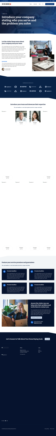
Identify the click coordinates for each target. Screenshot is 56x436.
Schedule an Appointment (36, 317)
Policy (48, 428)
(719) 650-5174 (22, 354)
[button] (42, 4)
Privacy (46, 428)
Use (53, 428)
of (52, 428)
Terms (51, 428)
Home (39, 350)
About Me (39, 351)
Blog (39, 352)
